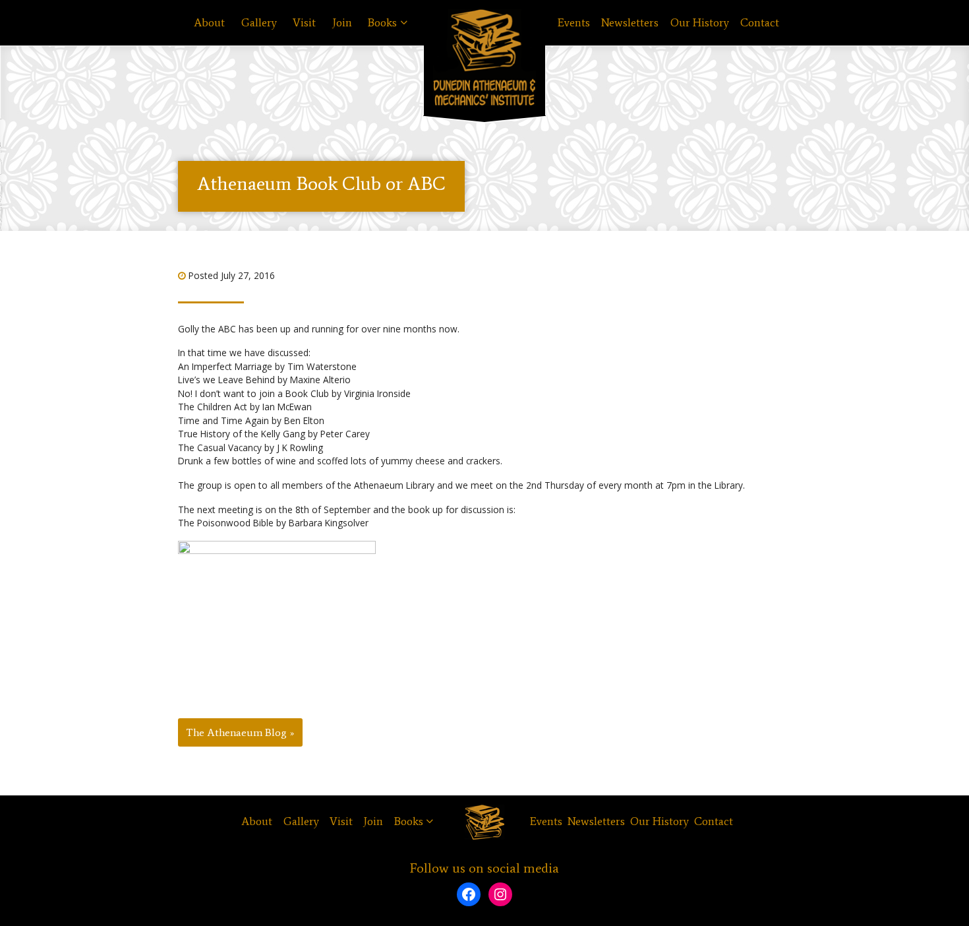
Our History (699, 23)
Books (382, 23)
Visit (304, 23)
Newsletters (630, 23)
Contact (759, 23)
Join (342, 23)
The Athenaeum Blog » (240, 732)
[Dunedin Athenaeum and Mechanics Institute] (484, 57)
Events (574, 23)
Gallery (259, 23)
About (209, 23)
